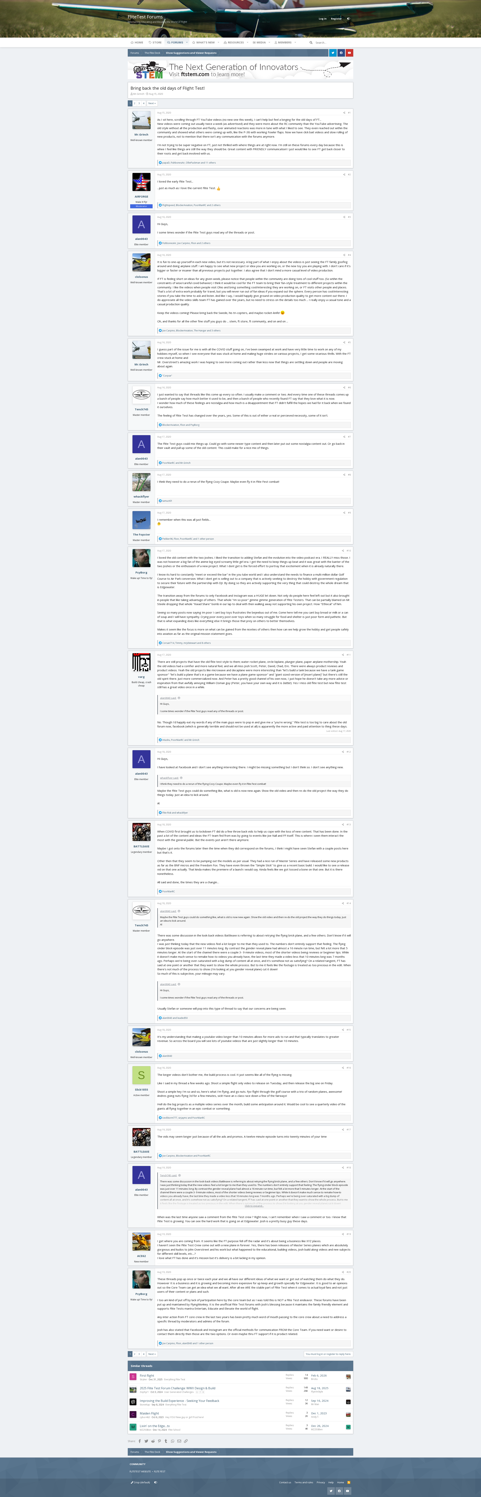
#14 (349, 903)
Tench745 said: (168, 1175)
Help (331, 1482)
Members (285, 42)
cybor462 (145, 1417)
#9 (349, 512)
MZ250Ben (145, 1429)
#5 (349, 342)
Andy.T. (315, 1416)
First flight (147, 1376)
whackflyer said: (169, 778)
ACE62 (141, 1256)
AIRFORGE (141, 196)
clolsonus (141, 277)
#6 (349, 387)
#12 (349, 751)
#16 (349, 1067)
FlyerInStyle (317, 1391)
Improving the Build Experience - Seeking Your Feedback (179, 1401)
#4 (349, 255)
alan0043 (141, 239)
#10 (349, 550)
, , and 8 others (186, 643)
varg (141, 677)
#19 (349, 1234)
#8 (349, 474)
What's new (205, 42)
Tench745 (141, 409)
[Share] (344, 113)
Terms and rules (304, 1482)
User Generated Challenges (179, 1392)
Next (151, 103)
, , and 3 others (191, 330)
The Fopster (141, 534)
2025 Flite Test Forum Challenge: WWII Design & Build (177, 1388)
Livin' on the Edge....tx (155, 1426)
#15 (349, 1029)
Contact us (285, 1482)
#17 (349, 1129)
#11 (349, 654)
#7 (349, 436)
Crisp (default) (141, 1482)
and (176, 462)
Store (157, 42)
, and (180, 425)
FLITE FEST (159, 1471)
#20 (349, 1272)
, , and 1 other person (188, 538)
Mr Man (315, 1404)
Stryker (143, 1379)
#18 (349, 1167)
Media (261, 42)
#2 (349, 174)
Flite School (174, 1429)
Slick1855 (141, 1089)
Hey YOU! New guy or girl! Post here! (184, 1417)
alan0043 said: (168, 698)
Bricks (314, 1379)
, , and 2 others (191, 205)
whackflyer (141, 496)
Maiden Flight (149, 1413)
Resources (236, 42)
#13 (349, 824)
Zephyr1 (144, 1392)
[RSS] (348, 1483)
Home (139, 42)
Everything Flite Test (174, 1379)
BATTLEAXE (141, 846)
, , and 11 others (189, 162)
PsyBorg (141, 572)
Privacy (321, 1482)
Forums (177, 42)
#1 (349, 112)
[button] (186, 42)
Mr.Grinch (138, 93)
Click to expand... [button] (254, 1206)
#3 (349, 217)
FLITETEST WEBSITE (140, 1471)
